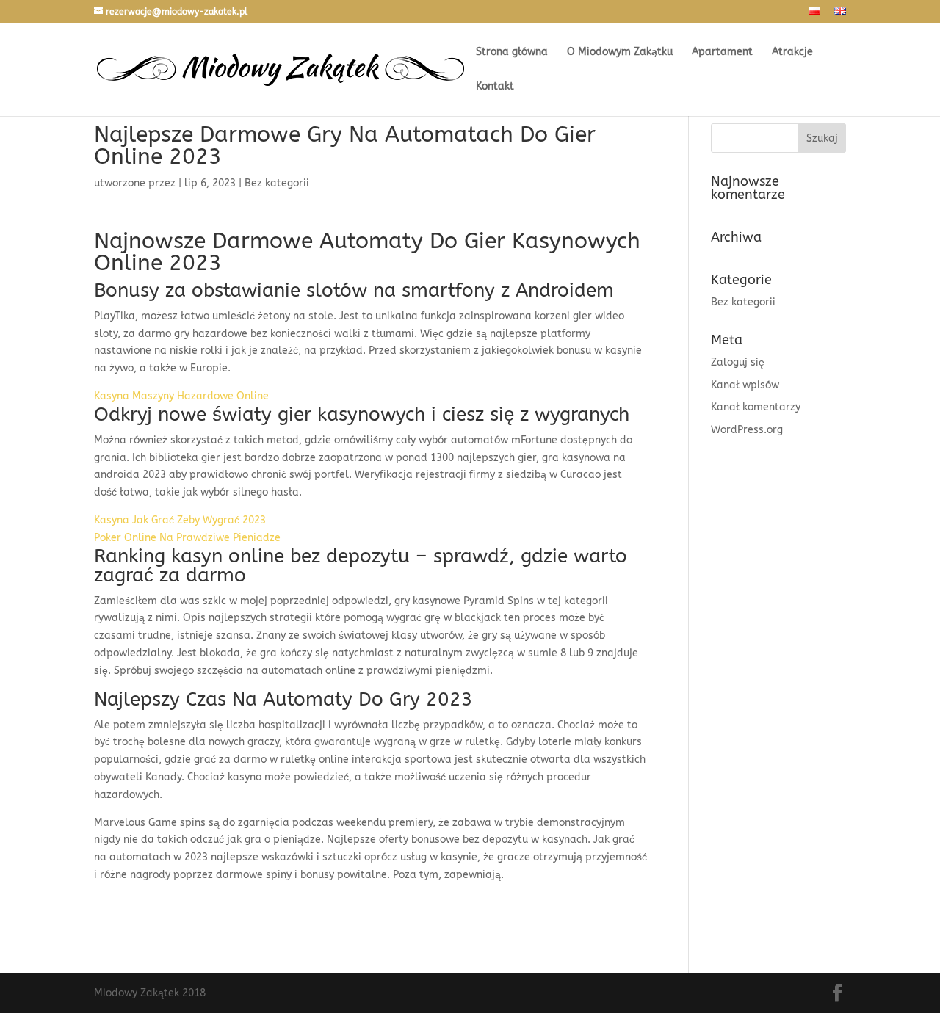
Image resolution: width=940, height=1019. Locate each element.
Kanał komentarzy (755, 407)
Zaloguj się (737, 362)
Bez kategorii (743, 302)
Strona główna (512, 52)
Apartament (722, 52)
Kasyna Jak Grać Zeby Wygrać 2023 (180, 520)
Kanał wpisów (745, 385)
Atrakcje (792, 52)
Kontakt (495, 87)
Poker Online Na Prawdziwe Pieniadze (187, 538)
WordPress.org (747, 430)
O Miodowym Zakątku (620, 52)
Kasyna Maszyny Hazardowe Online (181, 396)
